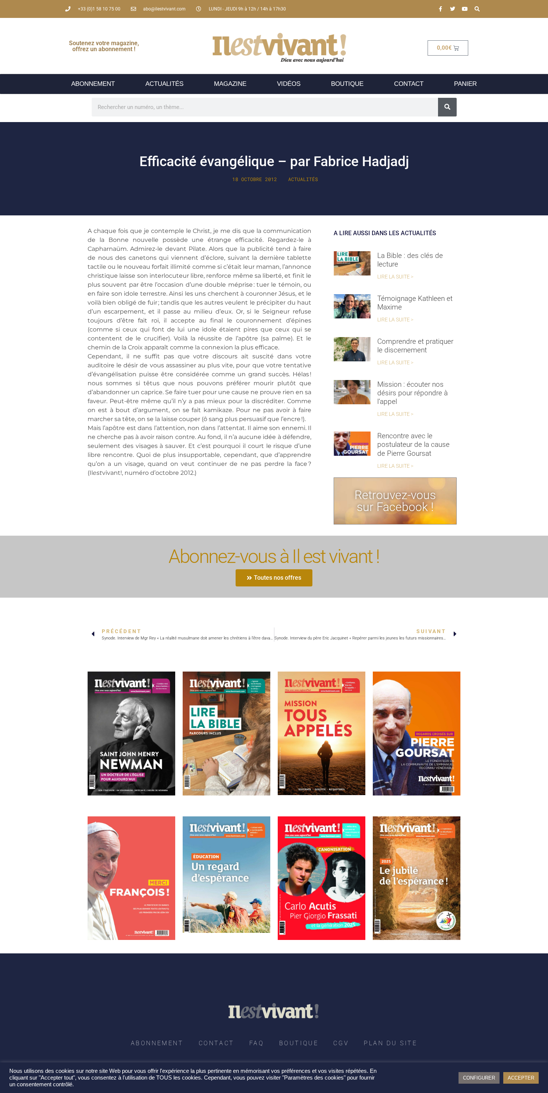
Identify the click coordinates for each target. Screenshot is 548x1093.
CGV (341, 1043)
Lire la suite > (395, 277)
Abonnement (93, 83)
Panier (465, 83)
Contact (408, 83)
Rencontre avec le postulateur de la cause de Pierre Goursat (413, 444)
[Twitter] (452, 9)
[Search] (477, 9)
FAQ (256, 1043)
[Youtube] (465, 9)
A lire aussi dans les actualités (385, 233)
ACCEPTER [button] (521, 1078)
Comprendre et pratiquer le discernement (415, 345)
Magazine (230, 83)
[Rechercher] (447, 107)
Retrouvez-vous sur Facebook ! (395, 501)
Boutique (347, 83)
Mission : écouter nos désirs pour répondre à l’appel (412, 393)
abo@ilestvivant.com (164, 9)
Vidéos (288, 83)
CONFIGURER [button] (479, 1078)
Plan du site (390, 1043)
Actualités (164, 83)
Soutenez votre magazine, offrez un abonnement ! (104, 46)
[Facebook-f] (440, 9)
